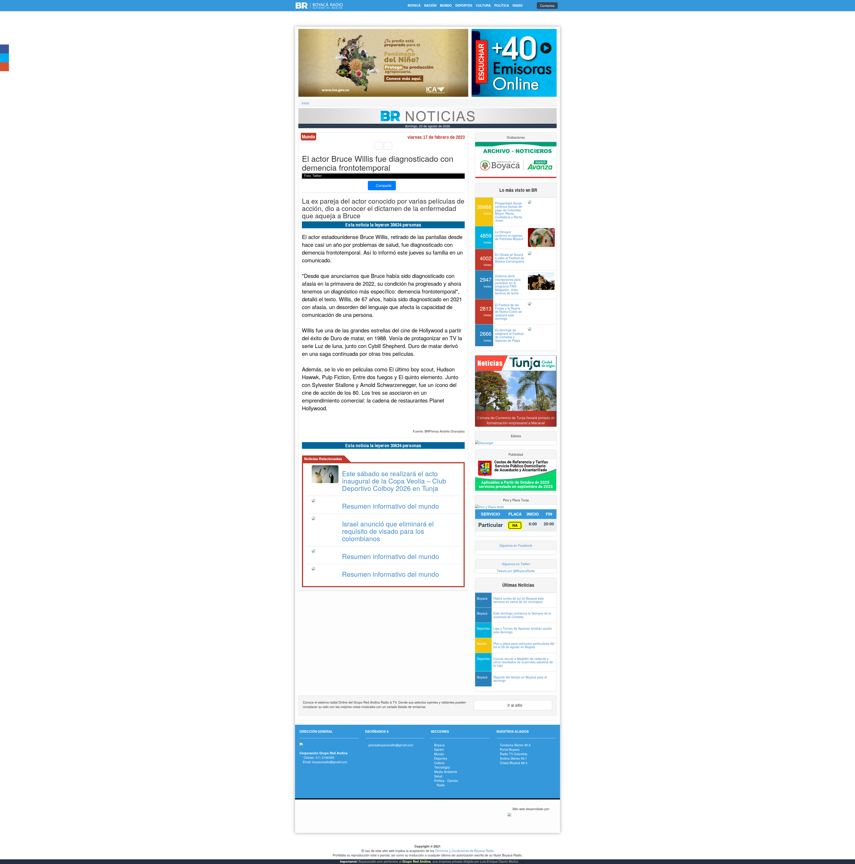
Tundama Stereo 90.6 (515, 745)
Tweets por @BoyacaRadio (516, 571)
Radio (441, 785)
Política (439, 780)
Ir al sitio (514, 705)
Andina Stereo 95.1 (513, 758)
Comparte (383, 185)
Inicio (305, 103)
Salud (438, 776)
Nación (439, 749)
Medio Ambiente (445, 771)
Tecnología (442, 767)
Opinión (452, 780)
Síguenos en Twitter (516, 564)
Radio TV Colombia (513, 754)
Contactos (547, 5)
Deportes (440, 758)
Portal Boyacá (509, 749)
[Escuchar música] (514, 63)
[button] (311, 63)
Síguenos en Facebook (515, 545)
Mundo (439, 754)
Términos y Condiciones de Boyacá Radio (464, 850)
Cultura (439, 763)
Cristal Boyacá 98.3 (513, 763)
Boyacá (439, 745)
